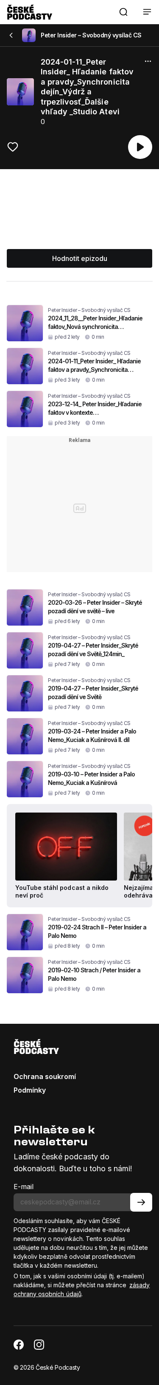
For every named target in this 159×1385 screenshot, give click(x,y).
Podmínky (30, 1090)
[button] (123, 12)
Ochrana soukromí (45, 1076)
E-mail (23, 1186)
